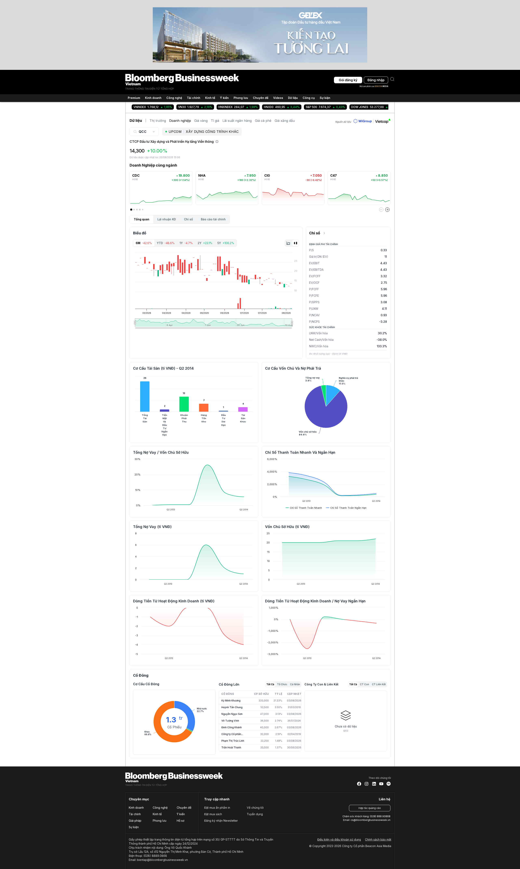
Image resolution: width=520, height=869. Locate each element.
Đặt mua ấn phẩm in (217, 807)
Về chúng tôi (255, 807)
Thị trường (158, 121)
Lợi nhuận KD (166, 219)
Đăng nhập (376, 80)
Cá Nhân (295, 684)
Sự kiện (325, 98)
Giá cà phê (263, 121)
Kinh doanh (136, 807)
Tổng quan (141, 219)
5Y (225, 243)
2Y (205, 243)
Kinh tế (157, 814)
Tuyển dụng (255, 814)
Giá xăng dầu (285, 121)
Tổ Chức (282, 684)
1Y (186, 243)
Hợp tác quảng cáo (370, 807)
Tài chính (135, 814)
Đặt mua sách (213, 814)
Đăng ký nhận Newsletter (221, 820)
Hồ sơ (180, 820)
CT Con (364, 684)
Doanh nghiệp (180, 121)
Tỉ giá (215, 121)
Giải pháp (135, 820)
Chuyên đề (184, 807)
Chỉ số (188, 219)
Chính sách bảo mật (378, 839)
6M (144, 243)
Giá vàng (201, 121)
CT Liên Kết (379, 684)
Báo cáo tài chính (213, 219)
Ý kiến (181, 814)
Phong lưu (159, 820)
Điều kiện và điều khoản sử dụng (339, 839)
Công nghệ (160, 807)
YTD (166, 243)
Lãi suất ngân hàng (237, 121)
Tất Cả (270, 684)
